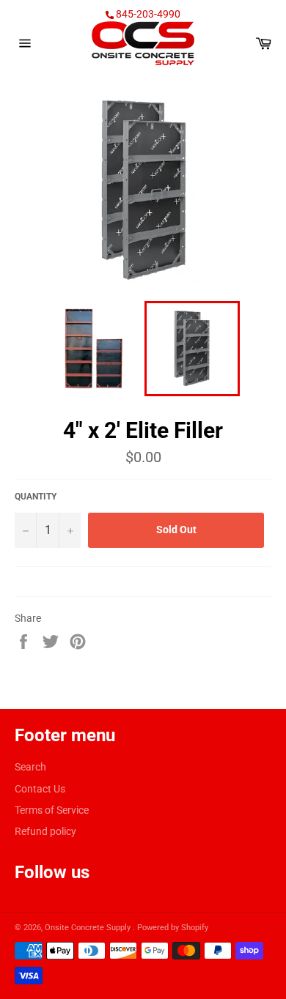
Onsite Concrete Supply (89, 927)
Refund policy (45, 831)
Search (30, 767)
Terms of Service (52, 810)
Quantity (35, 496)
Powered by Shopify (172, 927)
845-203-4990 (147, 14)
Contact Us (40, 789)
